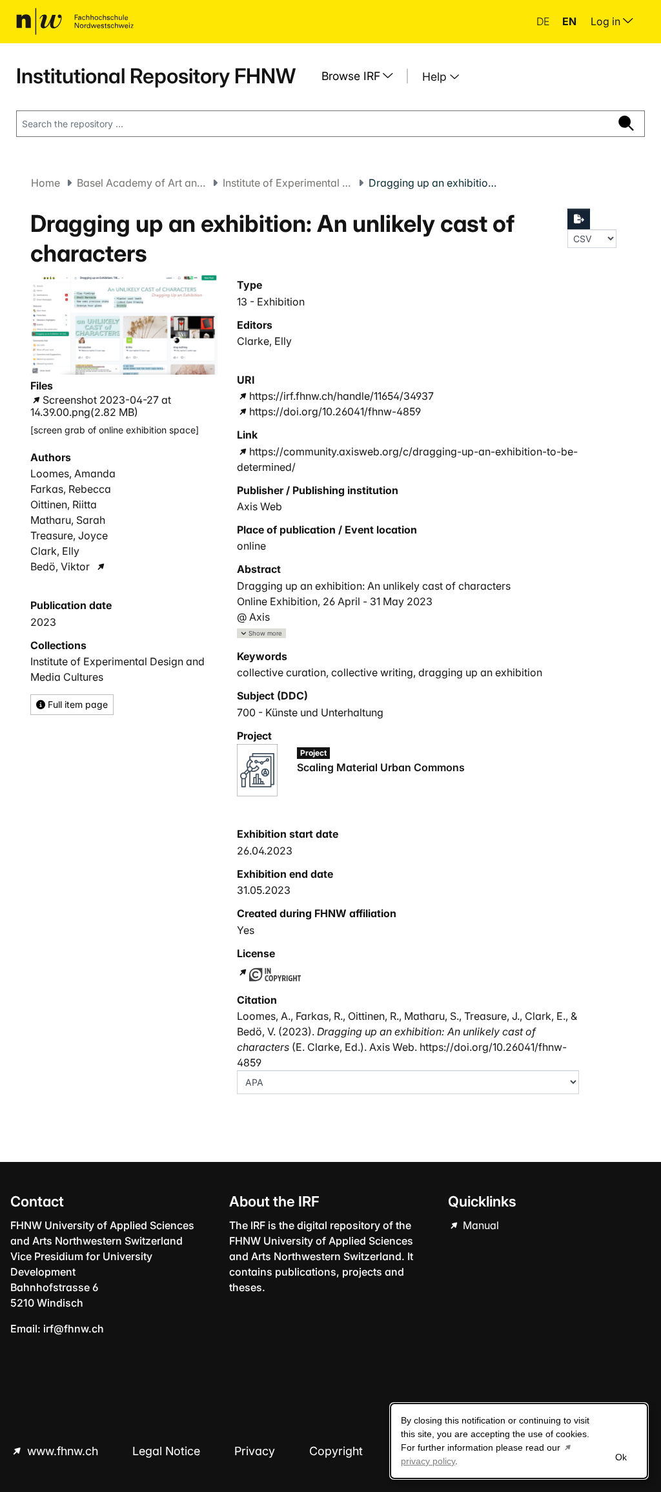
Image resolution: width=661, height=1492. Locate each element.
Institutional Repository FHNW (156, 75)
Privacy (256, 1451)
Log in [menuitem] (607, 21)
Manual (479, 1225)
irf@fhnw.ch (73, 1328)
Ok (621, 1457)
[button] (261, 633)
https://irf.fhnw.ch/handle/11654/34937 (341, 395)
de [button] (544, 21)
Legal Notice (167, 1451)
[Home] (75, 21)
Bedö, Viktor (60, 566)
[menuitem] (362, 76)
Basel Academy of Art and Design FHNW (141, 182)
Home (45, 182)
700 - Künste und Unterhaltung (310, 712)
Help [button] (436, 76)
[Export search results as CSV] (579, 219)
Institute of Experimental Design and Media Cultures (287, 182)
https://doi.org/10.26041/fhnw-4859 (335, 411)
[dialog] (519, 1441)
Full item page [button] (76, 704)
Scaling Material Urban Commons (381, 767)
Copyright (337, 1451)
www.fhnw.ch (62, 1451)
